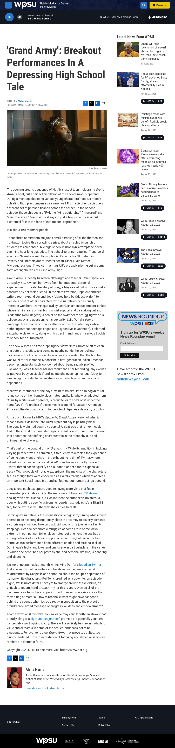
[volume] (20, 17)
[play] (9, 17)
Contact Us (68, 725)
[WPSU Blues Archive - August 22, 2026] (128, 226)
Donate (161, 5)
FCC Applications (144, 717)
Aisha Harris (25, 101)
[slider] (25, 17)
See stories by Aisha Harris (45, 688)
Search (102, 717)
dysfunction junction (45, 619)
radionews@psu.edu (133, 379)
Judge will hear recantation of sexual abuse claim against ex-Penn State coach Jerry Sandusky (153, 51)
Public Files (104, 725)
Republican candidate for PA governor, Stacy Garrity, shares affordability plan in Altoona (154, 81)
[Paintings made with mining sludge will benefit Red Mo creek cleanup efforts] (128, 119)
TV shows (91, 493)
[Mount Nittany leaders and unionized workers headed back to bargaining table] (128, 190)
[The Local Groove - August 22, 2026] (128, 255)
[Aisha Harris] (14, 677)
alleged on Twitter (89, 564)
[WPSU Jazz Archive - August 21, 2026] (128, 284)
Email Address (129, 343)
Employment (69, 717)
